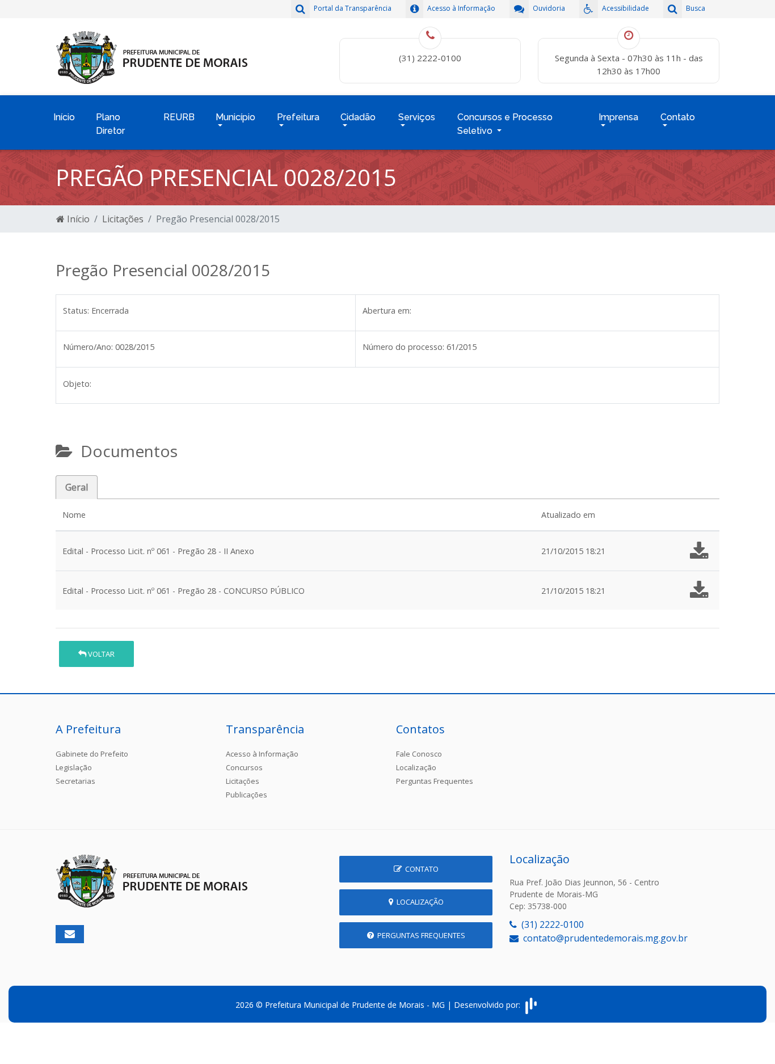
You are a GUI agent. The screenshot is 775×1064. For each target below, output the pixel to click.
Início (64, 117)
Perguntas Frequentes (434, 781)
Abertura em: (387, 310)
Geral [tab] (76, 487)
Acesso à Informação (262, 754)
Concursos (244, 767)
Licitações (123, 219)
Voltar (100, 654)
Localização (416, 767)
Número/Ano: (88, 346)
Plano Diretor (110, 124)
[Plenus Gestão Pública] (531, 1004)
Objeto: (77, 383)
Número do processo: (403, 346)
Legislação (74, 767)
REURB (179, 117)
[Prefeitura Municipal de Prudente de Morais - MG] (152, 55)
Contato (420, 869)
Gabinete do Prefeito (92, 754)
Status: (76, 310)
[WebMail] (70, 934)
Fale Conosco (419, 754)
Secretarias (75, 781)
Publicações (246, 794)
